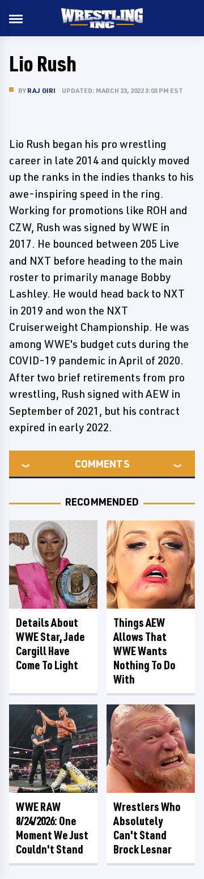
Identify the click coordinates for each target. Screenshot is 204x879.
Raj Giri (41, 90)
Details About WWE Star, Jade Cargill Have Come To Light (50, 643)
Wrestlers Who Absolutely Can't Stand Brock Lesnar (147, 828)
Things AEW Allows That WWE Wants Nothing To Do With (144, 650)
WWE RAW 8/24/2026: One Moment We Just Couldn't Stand (52, 828)
